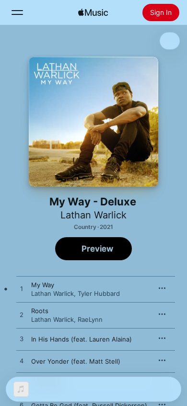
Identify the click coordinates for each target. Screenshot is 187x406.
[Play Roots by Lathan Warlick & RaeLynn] (21, 315)
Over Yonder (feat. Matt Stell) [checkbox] (75, 361)
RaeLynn (90, 319)
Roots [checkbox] (39, 311)
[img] (93, 12)
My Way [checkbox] (42, 285)
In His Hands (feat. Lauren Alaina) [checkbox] (81, 339)
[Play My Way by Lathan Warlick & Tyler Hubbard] (21, 289)
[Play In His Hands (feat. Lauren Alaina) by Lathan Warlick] (21, 339)
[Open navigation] (17, 12)
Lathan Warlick (93, 215)
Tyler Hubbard (99, 293)
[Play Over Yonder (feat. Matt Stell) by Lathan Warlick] (21, 361)
